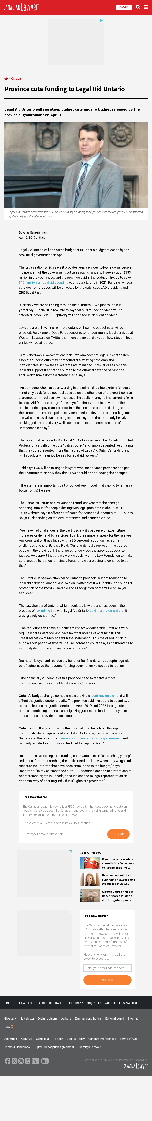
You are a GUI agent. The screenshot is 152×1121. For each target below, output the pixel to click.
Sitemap (133, 1018)
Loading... (124, 7)
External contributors (88, 1018)
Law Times (27, 1003)
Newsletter (27, 1018)
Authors (66, 1018)
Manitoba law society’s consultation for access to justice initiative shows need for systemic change (118, 863)
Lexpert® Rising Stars (85, 1003)
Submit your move (89, 1047)
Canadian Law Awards (121, 1003)
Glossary (10, 1018)
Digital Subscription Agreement (54, 1047)
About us (26, 1039)
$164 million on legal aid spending (43, 282)
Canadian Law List (52, 1003)
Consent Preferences (102, 1039)
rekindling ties (46, 611)
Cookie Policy (76, 1039)
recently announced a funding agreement (91, 738)
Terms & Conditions (17, 1047)
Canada (16, 78)
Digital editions (47, 1018)
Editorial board (114, 1018)
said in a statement (104, 611)
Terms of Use (129, 1039)
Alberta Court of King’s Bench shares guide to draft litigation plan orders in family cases (117, 895)
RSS (7, 1026)
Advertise (10, 1039)
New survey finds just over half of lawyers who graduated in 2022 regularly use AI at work (118, 879)
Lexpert (10, 1003)
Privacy (58, 1039)
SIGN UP (118, 834)
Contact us (43, 1039)
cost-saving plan (103, 696)
